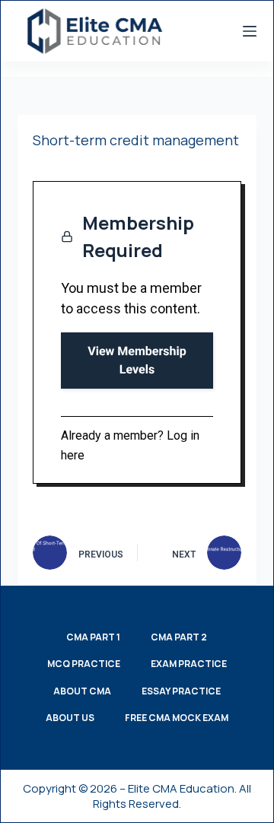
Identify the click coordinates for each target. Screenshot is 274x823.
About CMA (82, 691)
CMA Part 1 (93, 637)
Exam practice (189, 664)
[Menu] (249, 31)
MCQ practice (83, 664)
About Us (70, 718)
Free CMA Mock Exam (176, 718)
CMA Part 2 (179, 637)
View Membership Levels (137, 360)
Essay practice (181, 691)
